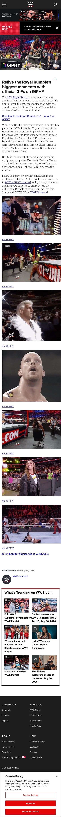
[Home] (30, 4)
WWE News (35, 710)
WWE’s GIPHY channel (18, 182)
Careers (5, 715)
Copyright (6, 752)
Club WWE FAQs (37, 741)
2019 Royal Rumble (18, 97)
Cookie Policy (36, 757)
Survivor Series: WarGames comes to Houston (37, 28)
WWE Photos (35, 720)
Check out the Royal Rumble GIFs (22, 116)
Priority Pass (35, 726)
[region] (30, 794)
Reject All (30, 803)
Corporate (6, 710)
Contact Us (35, 747)
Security (33, 752)
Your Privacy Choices (9, 757)
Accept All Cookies (30, 811)
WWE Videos (35, 715)
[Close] (56, 776)
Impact (5, 720)
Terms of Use (8, 741)
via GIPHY (8, 239)
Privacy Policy (8, 747)
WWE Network (38, 192)
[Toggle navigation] (4, 4)
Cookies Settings (30, 795)
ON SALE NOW (7, 28)
